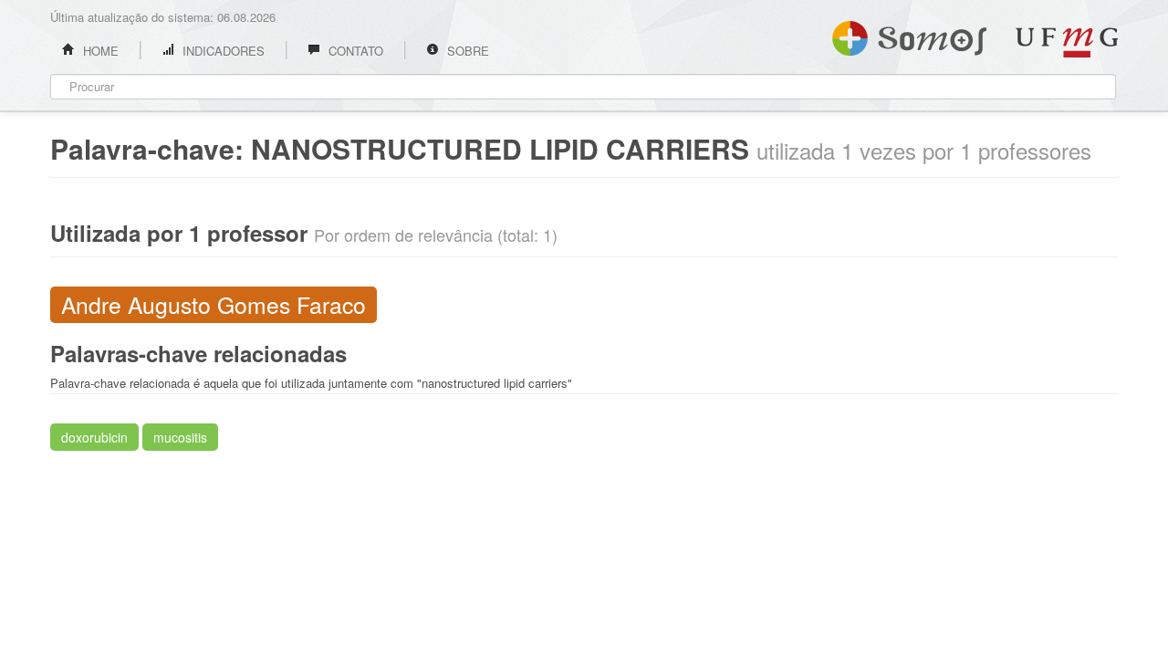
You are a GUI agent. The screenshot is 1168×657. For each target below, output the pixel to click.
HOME (99, 50)
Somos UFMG (909, 34)
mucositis (180, 437)
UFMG (1067, 42)
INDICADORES (222, 50)
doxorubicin (94, 437)
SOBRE (466, 50)
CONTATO (354, 50)
